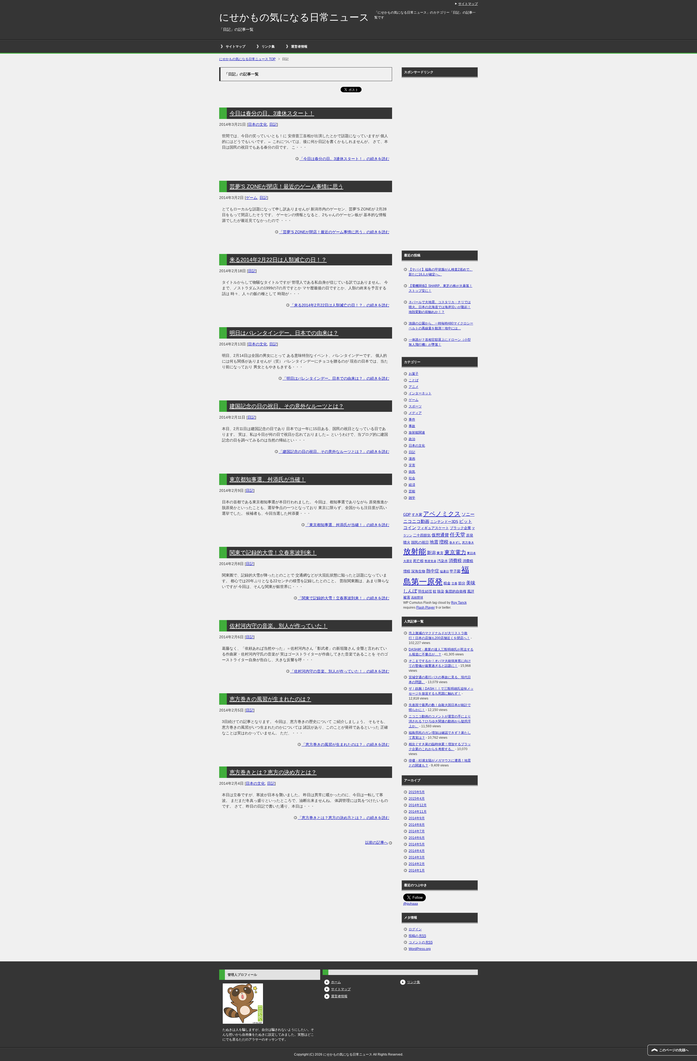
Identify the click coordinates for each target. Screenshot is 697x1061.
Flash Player (425, 607)
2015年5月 (417, 792)
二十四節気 (422, 535)
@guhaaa (410, 904)
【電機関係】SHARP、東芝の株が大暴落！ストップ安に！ (440, 288)
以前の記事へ (376, 842)
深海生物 (418, 571)
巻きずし (455, 542)
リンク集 (268, 46)
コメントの (421, 942)
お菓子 (413, 374)
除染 (440, 591)
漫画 (412, 459)
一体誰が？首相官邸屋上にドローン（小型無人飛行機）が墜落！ (440, 342)
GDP (407, 515)
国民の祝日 (420, 542)
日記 (273, 124)
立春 (454, 583)
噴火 (406, 542)
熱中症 (432, 571)
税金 (447, 583)
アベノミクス (442, 513)
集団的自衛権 (455, 591)
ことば (413, 380)
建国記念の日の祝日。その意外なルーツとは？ (287, 406)
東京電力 (455, 552)
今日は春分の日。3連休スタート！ (272, 113)
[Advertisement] (425, 162)
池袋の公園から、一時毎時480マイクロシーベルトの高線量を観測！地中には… (441, 325)
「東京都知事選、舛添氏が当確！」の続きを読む (347, 525)
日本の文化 (257, 124)
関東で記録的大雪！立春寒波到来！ (273, 553)
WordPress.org (420, 949)
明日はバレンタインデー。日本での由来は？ (284, 333)
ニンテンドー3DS (444, 522)
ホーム (336, 982)
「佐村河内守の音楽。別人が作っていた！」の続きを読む (339, 671)
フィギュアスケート (433, 528)
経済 (412, 485)
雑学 (412, 498)
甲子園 (455, 571)
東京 (440, 553)
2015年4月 (417, 799)
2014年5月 (417, 844)
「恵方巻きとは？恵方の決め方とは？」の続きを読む (343, 817)
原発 (469, 535)
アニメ (413, 387)
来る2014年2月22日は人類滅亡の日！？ (278, 260)
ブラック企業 (460, 528)
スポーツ (415, 406)
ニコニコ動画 (416, 521)
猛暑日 (444, 571)
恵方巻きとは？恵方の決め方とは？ (273, 772)
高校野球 (417, 597)
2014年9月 (417, 818)
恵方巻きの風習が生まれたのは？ (270, 699)
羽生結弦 (425, 591)
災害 (412, 465)
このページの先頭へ (674, 1050)
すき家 (417, 515)
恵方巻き (468, 542)
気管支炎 (430, 561)
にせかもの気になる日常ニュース (294, 17)
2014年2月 (417, 864)
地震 (434, 542)
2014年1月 (417, 870)
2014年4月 (417, 851)
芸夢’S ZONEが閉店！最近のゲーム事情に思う (286, 186)
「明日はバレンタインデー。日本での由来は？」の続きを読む (336, 378)
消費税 (455, 560)
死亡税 (418, 561)
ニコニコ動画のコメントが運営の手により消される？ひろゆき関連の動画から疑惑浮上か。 (440, 721)
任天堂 (457, 535)
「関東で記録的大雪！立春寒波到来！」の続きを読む (343, 598)
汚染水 (442, 561)
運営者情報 (299, 46)
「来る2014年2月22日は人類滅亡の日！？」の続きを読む (339, 305)
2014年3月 (417, 857)
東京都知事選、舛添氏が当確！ (268, 479)
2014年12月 (418, 805)
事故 (412, 426)
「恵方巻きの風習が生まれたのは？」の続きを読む (345, 744)
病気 (412, 472)
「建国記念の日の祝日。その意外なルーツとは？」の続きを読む (334, 451)
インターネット (420, 393)
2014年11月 (418, 812)
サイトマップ (235, 46)
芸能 (412, 491)
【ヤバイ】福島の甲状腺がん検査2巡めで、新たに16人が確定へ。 (441, 272)
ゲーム (251, 197)
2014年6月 (417, 838)
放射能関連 (417, 432)
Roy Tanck (459, 603)
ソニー (468, 514)
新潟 (431, 552)
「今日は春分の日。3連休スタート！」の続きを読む (344, 159)
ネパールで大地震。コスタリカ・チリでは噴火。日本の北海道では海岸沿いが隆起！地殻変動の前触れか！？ (440, 307)
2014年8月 (417, 825)
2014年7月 (417, 831)
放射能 (414, 551)
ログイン (415, 929)
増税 (443, 542)
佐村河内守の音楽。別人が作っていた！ (279, 626)
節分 (461, 583)
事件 (412, 419)
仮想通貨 (440, 535)
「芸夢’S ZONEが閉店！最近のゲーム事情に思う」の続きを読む (334, 232)
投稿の (417, 936)
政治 (412, 439)
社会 (412, 478)
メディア (415, 413)
